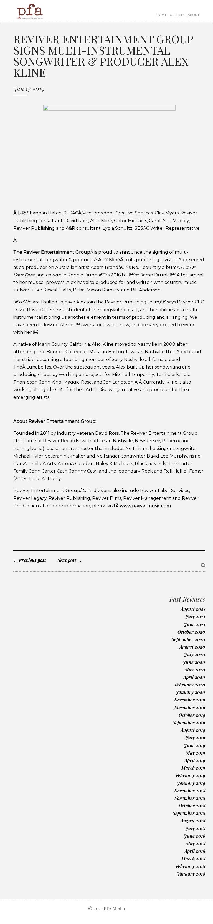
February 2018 (190, 866)
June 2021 (194, 624)
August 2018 (193, 821)
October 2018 (192, 806)
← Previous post (29, 560)
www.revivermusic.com (145, 505)
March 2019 (193, 768)
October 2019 (192, 715)
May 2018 (195, 843)
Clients (177, 15)
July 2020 (194, 654)
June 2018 (194, 836)
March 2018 (193, 858)
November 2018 (189, 798)
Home (161, 15)
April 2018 (194, 851)
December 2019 (189, 700)
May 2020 (195, 670)
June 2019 (194, 745)
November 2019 (189, 707)
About (194, 15)
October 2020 (191, 632)
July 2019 (195, 737)
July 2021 (195, 616)
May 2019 (195, 753)
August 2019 (193, 730)
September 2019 (189, 722)
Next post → (69, 560)
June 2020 (194, 662)
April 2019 (194, 760)
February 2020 (190, 685)
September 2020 (188, 639)
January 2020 (190, 692)
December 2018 (189, 791)
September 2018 (189, 813)
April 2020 (194, 677)
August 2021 (193, 609)
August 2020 (192, 647)
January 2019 (191, 783)
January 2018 (191, 874)
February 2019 (190, 775)
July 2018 (195, 828)
